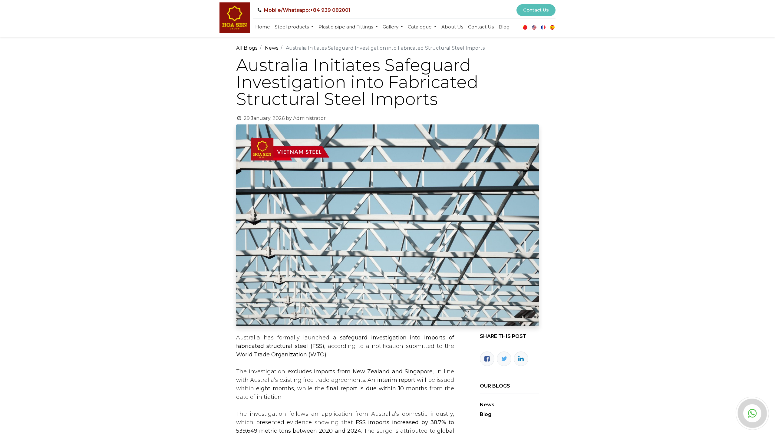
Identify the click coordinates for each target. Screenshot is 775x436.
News (271, 48)
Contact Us (536, 10)
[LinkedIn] (521, 359)
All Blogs (246, 48)
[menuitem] (262, 27)
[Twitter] (504, 359)
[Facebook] (487, 359)
